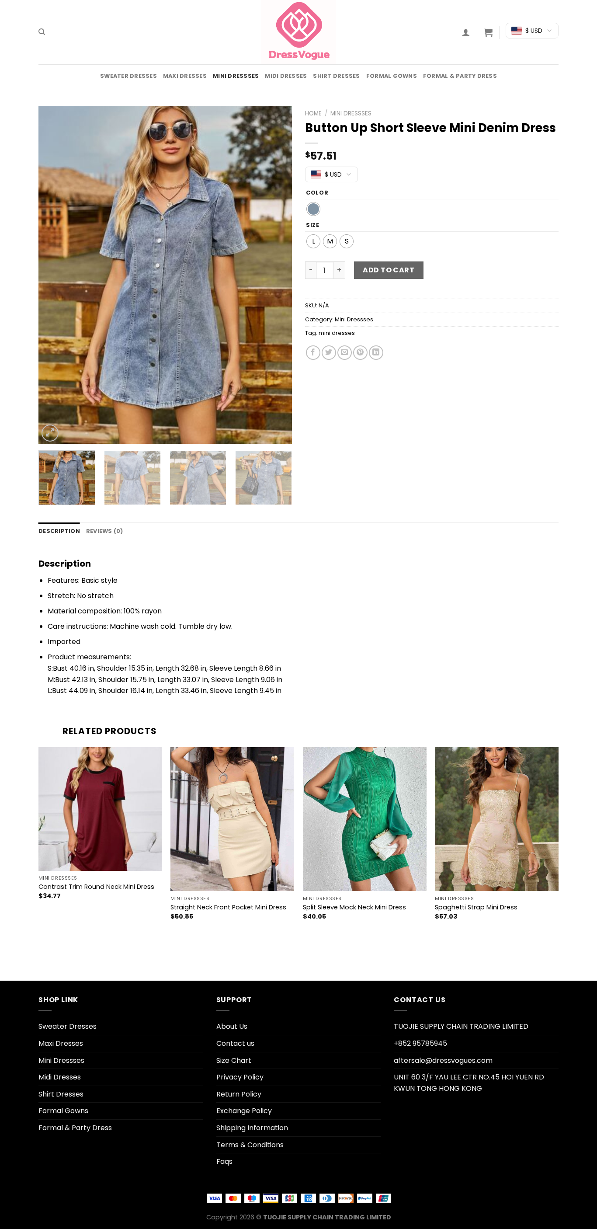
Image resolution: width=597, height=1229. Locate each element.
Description (59, 531)
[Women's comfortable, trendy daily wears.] (298, 32)
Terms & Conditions (250, 1145)
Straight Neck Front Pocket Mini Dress (228, 907)
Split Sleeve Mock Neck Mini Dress (354, 907)
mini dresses (337, 333)
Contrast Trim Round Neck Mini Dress (96, 887)
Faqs (224, 1161)
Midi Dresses (286, 76)
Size (312, 225)
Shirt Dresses (336, 76)
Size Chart (233, 1060)
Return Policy (238, 1094)
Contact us (235, 1043)
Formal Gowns (391, 76)
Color (317, 193)
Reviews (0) (104, 531)
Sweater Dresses (128, 76)
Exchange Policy (244, 1111)
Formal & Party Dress (460, 76)
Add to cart (388, 270)
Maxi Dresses (185, 76)
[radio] (313, 209)
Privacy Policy (240, 1077)
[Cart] (488, 32)
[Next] (276, 275)
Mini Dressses (236, 76)
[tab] (59, 531)
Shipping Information (252, 1128)
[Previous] (54, 275)
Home (313, 113)
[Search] (41, 32)
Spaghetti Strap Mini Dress (476, 907)
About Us (231, 1026)
